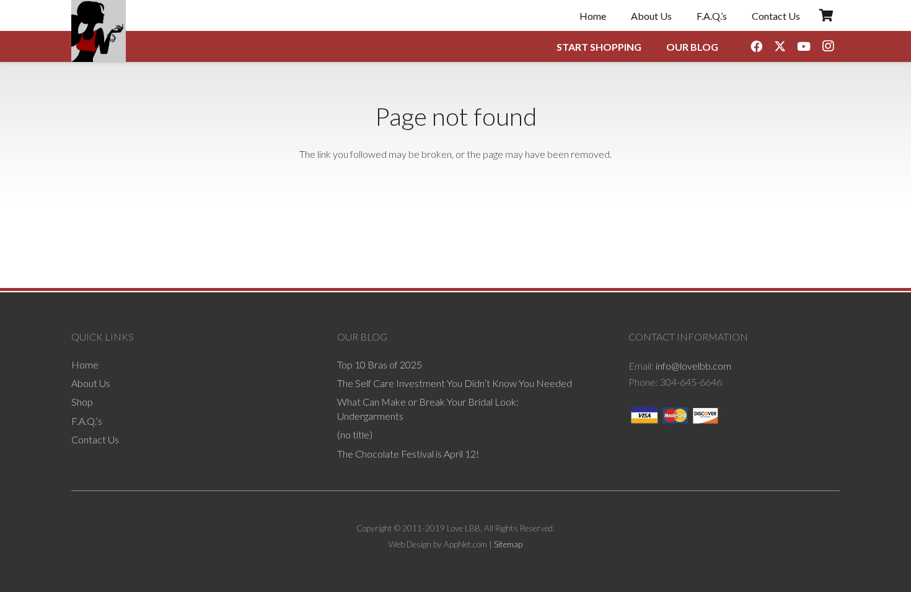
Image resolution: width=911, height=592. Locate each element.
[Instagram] (828, 46)
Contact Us (95, 439)
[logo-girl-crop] (98, 31)
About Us (90, 383)
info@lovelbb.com (693, 366)
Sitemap (508, 544)
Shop (82, 401)
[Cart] (826, 15)
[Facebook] (756, 46)
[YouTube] (804, 46)
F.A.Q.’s (86, 421)
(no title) (354, 434)
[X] (780, 46)
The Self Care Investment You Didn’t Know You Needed (454, 383)
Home (85, 364)
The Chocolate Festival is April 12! (408, 453)
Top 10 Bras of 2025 (379, 364)
